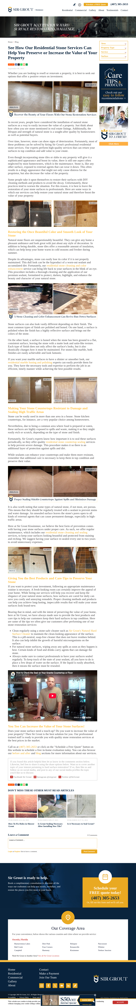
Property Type (107, 47)
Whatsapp (21, 64)
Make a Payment (49, 973)
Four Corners (47, 947)
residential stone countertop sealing (65, 441)
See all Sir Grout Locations (48, 956)
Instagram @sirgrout (46, 777)
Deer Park (46, 944)
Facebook (16, 64)
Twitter (19, 64)
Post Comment (89, 851)
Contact (124, 10)
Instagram (41, 985)
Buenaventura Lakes (22, 944)
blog (38, 753)
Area (103, 43)
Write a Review (74, 4)
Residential (67, 10)
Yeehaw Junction (104, 950)
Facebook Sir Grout (22, 777)
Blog (16, 42)
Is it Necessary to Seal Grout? (80, 824)
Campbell (18, 950)
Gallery (92, 10)
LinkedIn (68, 985)
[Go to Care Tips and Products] (113, 83)
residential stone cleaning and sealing (66, 532)
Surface (104, 56)
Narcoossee (102, 944)
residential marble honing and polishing (30, 362)
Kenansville (74, 947)
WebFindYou (124, 998)
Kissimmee (74, 950)
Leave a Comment (18, 834)
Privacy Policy (24, 997)
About (101, 10)
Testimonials (112, 10)
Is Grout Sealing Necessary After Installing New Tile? (50, 825)
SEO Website (105, 998)
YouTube (61, 985)
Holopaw (73, 944)
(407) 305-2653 (119, 4)
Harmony (46, 950)
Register (17, 851)
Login (10, 851)
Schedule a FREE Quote (96, 4)
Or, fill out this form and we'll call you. (105, 902)
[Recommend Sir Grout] (113, 126)
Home (10, 42)
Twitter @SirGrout (70, 777)
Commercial (81, 10)
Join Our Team (48, 977)
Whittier (101, 947)
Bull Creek (18, 947)
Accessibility (12, 997)
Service (104, 52)
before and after (21, 753)
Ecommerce (113, 998)
